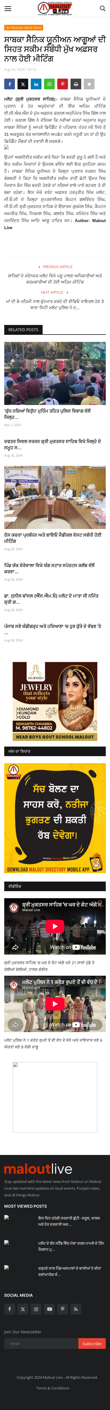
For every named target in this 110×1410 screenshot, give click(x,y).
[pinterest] (62, 1309)
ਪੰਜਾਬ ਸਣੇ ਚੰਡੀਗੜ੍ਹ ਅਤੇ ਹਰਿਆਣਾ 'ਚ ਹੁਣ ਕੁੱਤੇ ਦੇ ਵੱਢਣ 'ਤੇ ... (52, 629)
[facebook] (9, 1309)
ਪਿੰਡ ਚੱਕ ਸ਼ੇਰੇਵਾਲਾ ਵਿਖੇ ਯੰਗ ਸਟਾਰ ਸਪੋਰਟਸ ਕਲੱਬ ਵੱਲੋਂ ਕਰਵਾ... (49, 568)
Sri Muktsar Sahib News (23, 27)
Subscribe (92, 1343)
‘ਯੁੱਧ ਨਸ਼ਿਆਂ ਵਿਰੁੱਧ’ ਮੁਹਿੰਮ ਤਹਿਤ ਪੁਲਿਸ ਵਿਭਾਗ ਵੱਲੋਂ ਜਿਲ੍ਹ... (47, 414)
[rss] (76, 1309)
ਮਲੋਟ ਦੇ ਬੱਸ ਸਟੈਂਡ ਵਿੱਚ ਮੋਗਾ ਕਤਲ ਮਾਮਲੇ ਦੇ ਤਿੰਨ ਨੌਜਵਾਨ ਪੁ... (71, 1246)
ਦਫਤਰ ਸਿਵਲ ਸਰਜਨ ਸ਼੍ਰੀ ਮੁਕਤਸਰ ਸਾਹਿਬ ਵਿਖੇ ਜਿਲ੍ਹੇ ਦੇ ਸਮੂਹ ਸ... (52, 444)
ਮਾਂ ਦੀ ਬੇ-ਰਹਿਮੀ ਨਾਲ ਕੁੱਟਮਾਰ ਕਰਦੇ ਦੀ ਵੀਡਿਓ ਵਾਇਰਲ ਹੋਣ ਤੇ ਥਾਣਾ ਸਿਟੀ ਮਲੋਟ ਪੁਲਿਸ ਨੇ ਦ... (55, 304)
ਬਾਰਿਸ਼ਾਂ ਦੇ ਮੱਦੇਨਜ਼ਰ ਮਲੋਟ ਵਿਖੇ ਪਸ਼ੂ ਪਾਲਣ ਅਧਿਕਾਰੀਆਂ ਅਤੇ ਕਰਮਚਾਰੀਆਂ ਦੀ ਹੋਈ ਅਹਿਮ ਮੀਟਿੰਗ (55, 279)
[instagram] (36, 1309)
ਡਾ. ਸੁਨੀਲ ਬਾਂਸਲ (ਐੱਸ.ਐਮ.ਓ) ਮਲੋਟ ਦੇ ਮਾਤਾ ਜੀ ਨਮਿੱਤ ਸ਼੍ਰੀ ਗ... (51, 599)
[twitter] (22, 1309)
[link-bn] (55, 701)
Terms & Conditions (52, 1388)
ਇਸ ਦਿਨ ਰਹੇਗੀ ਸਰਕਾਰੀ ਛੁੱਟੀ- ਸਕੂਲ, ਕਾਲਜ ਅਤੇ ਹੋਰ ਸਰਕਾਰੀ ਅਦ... (69, 1221)
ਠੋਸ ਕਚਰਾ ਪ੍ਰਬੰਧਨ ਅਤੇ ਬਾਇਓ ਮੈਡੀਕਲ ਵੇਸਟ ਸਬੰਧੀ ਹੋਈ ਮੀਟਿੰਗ (53, 538)
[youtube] (49, 1309)
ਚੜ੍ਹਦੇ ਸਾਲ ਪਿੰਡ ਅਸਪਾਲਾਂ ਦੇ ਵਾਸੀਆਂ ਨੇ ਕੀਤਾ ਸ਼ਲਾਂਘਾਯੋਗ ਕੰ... (69, 1271)
